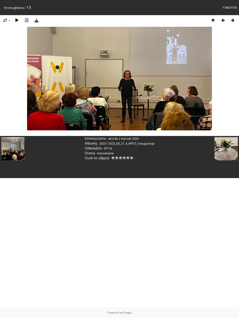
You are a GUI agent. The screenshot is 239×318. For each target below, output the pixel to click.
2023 (102, 143)
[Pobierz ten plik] (36, 20)
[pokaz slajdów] (17, 20)
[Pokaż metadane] (27, 20)
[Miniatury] (213, 20)
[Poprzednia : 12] (223, 20)
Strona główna (14, 8)
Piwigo (127, 313)
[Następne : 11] (233, 20)
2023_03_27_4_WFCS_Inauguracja (131, 143)
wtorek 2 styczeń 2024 (123, 138)
